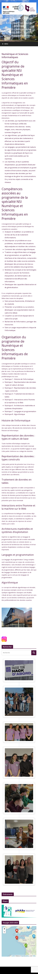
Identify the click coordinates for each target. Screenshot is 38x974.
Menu (6, 44)
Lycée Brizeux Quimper (19, 18)
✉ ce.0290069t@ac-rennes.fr (19, 35)
